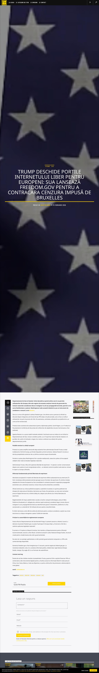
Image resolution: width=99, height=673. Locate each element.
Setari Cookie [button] (84, 670)
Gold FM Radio (45, 207)
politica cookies (56, 671)
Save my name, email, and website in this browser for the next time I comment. (43, 636)
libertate (33, 579)
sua (42, 579)
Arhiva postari (56, 587)
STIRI (52, 168)
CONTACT (43, 2)
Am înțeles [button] (93, 670)
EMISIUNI (34, 2)
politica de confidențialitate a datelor (41, 671)
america (21, 579)
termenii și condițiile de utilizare (22, 671)
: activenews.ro (20, 573)
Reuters (31, 414)
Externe (47, 168)
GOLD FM (27, 579)
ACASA (12, 2)
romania (38, 579)
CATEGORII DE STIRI (23, 2)
